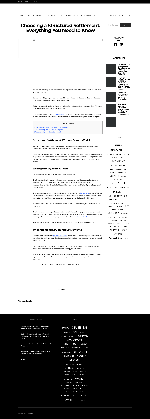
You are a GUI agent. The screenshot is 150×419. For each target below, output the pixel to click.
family (113, 173)
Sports (113, 15)
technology (116, 226)
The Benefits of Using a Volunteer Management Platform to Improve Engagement (124, 109)
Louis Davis (60, 289)
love (114, 209)
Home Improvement (118, 196)
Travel (22, 15)
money (114, 213)
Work (127, 238)
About (26, 1)
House (114, 199)
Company (119, 161)
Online (125, 214)
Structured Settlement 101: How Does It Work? (51, 127)
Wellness (116, 237)
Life (127, 206)
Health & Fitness (52, 15)
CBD (122, 158)
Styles (95, 15)
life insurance (84, 193)
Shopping (87, 15)
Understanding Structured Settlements (48, 132)
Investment (115, 203)
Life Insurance (61, 264)
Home (20, 1)
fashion (122, 173)
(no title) (23, 359)
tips (125, 226)
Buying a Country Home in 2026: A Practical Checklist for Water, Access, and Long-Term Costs (124, 83)
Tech (106, 15)
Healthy (125, 188)
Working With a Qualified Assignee (49, 130)
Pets (62, 15)
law (52, 264)
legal (120, 206)
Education (70, 15)
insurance (124, 200)
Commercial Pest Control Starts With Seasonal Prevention (123, 96)
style (119, 223)
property (113, 217)
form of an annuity (59, 114)
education (118, 165)
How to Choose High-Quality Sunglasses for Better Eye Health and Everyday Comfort (124, 70)
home (119, 191)
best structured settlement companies (86, 217)
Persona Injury (74, 264)
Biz (101, 15)
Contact (34, 1)
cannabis (111, 154)
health (45, 264)
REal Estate (124, 217)
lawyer (111, 206)
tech (126, 223)
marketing (122, 209)
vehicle (118, 234)
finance (114, 176)
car (119, 154)
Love (29, 15)
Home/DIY (121, 15)
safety (114, 220)
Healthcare (113, 188)
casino (115, 158)
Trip (125, 230)
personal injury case (60, 235)
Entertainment (38, 15)
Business (119, 150)
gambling (118, 179)
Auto (129, 15)
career (127, 154)
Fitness (124, 176)
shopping (123, 220)
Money (79, 15)
